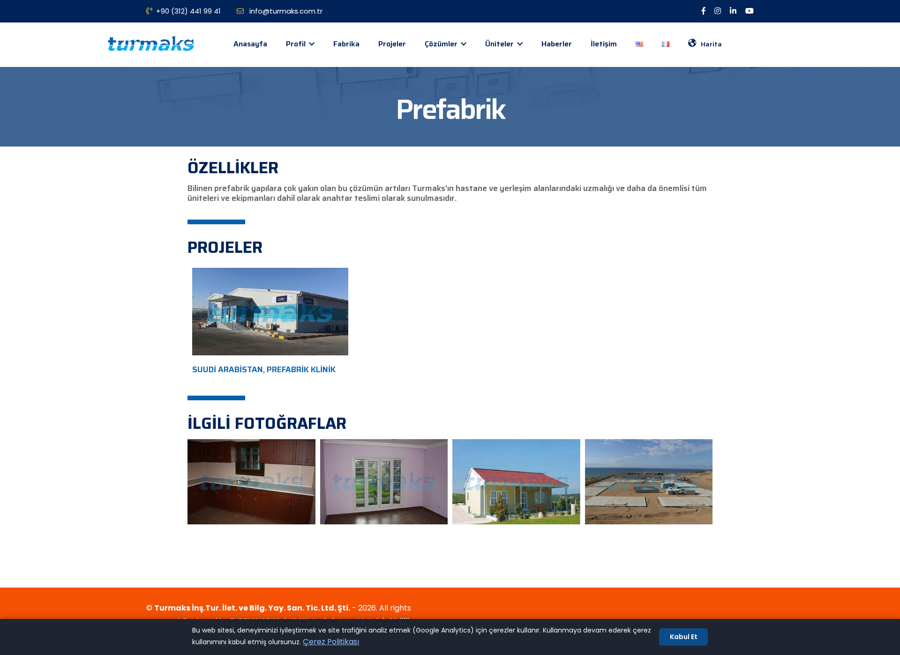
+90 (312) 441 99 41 (188, 11)
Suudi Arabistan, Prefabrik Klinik (264, 369)
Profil (297, 44)
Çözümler (442, 44)
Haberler (556, 44)
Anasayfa (250, 44)
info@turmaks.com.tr (285, 11)
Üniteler (500, 44)
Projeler (392, 44)
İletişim (604, 44)
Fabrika (346, 44)
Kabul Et (684, 636)
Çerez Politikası (331, 641)
